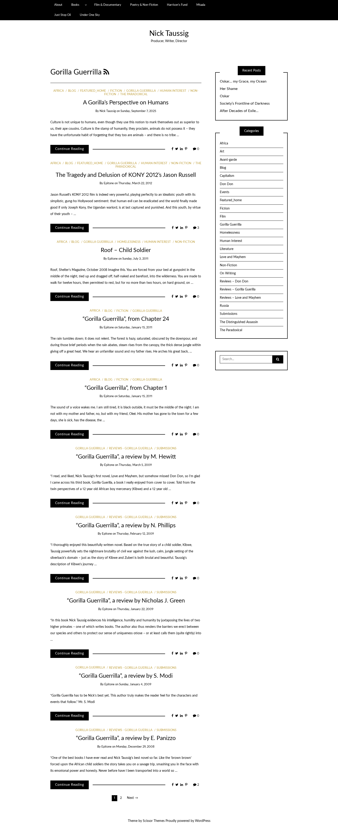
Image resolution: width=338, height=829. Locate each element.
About (58, 4)
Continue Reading (69, 149)
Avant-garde (228, 159)
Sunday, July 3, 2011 (135, 258)
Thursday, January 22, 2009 (135, 609)
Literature (226, 249)
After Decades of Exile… (239, 111)
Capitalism (227, 176)
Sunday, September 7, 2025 (138, 111)
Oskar (224, 96)
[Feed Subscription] (106, 72)
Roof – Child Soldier (126, 250)
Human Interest (173, 90)
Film (223, 216)
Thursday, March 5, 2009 (135, 465)
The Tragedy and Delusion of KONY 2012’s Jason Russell (126, 175)
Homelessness (128, 242)
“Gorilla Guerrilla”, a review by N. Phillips (126, 525)
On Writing (228, 273)
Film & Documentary (107, 4)
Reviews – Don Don (234, 281)
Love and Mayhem (233, 257)
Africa (58, 90)
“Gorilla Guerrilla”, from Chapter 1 (126, 388)
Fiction (116, 90)
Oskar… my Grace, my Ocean (243, 81)
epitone (109, 183)
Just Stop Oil (62, 15)
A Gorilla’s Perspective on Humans (126, 103)
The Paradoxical (133, 94)
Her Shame (229, 89)
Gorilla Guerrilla (141, 90)
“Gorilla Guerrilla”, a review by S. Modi (126, 676)
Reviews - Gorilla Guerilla (130, 448)
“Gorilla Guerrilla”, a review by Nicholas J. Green (126, 601)
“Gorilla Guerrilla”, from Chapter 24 (126, 319)
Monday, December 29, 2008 (135, 746)
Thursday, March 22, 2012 (135, 183)
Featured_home (93, 90)
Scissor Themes (154, 821)
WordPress (202, 821)
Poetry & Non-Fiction (144, 4)
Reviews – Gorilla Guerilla (237, 289)
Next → (132, 798)
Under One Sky (90, 15)
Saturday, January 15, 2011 (135, 327)
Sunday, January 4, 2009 (135, 684)
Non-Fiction (181, 163)
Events (224, 192)
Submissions (166, 448)
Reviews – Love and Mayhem (240, 297)
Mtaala (200, 4)
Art (222, 151)
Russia (224, 305)
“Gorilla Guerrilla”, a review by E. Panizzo (126, 738)
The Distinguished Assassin (239, 322)
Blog (72, 90)
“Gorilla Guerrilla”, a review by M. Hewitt (126, 457)
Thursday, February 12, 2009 (135, 533)
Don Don (226, 184)
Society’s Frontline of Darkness (245, 103)
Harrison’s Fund (177, 4)
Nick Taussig (169, 33)
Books (75, 4)
